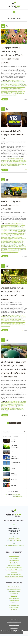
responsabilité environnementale (9, 324)
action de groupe (5, 319)
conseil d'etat (22, 230)
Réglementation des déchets (15, 318)
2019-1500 (23, 225)
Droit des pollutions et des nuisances (12, 159)
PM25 (5, 248)
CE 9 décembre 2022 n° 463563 (13, 85)
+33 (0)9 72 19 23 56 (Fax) (17, 496)
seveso (17, 165)
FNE (23, 241)
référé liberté (14, 249)
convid (3, 231)
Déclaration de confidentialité (14, 622)
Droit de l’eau (14, 572)
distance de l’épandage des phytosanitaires (11, 235)
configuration (8, 406)
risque (19, 324)
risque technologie (11, 165)
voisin (6, 411)
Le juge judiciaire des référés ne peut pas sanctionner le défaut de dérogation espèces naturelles (12, 55)
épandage (3, 241)
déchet (17, 406)
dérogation (4, 88)
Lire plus (5, 99)
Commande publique (14, 600)
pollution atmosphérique (13, 248)
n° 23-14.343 (16, 92)
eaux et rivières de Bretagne (8, 240)
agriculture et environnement (12, 226)
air (20, 226)
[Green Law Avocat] (14, 5)
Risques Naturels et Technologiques (14, 576)
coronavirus (8, 231)
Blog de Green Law (13, 80)
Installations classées (16, 404)
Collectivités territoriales (14, 586)
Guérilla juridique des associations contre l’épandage (10, 205)
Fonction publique (14, 593)
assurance (12, 319)
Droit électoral (14, 603)
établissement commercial (16, 408)
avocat (16, 319)
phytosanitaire (22, 246)
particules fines (11, 246)
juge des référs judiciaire (7, 92)
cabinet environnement (15, 320)
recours (13, 323)
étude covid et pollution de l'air (13, 241)
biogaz (2, 406)
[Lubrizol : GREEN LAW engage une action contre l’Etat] (14, 119)
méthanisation (20, 409)
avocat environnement (6, 84)
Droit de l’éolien (14, 563)
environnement (13, 91)
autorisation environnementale (17, 83)
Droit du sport (14, 596)
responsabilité (18, 164)
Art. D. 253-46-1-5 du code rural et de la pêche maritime (13, 227)
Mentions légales (14, 619)
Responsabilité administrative (14, 589)
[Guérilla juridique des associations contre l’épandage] (14, 190)
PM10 (2, 248)
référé (8, 249)
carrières (15, 84)
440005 (3, 226)
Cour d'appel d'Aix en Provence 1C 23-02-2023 (14, 86)
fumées (20, 163)
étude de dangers (14, 163)
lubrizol (8, 164)
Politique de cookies (14, 625)
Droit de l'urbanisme (14, 560)
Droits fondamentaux (14, 607)
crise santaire (14, 231)
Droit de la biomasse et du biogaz (17, 401)
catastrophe (23, 161)
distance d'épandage (19, 234)
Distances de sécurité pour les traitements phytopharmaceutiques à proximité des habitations (13, 238)
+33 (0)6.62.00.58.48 (16, 494)
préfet (5, 249)
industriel (3, 409)
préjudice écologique (6, 323)
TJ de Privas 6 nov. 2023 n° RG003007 (15, 93)
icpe (24, 91)
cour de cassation (21, 87)
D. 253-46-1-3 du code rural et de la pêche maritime (13, 232)
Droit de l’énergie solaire (14, 565)
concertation (16, 230)
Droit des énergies (11, 81)
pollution (12, 164)
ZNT (18, 249)
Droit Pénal (14, 609)
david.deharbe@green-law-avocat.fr (14, 545)
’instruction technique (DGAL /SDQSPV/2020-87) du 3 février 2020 (11, 251)
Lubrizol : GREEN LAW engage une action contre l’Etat (12, 135)
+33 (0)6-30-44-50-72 (14, 538)
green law (20, 91)
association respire (6, 229)
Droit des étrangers (14, 605)
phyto (17, 246)
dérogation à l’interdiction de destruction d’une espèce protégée (11, 89)
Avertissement (14, 628)
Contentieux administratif (14, 591)
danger (13, 406)
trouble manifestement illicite (9, 95)
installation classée (20, 322)
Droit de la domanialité (14, 598)
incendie (3, 164)
